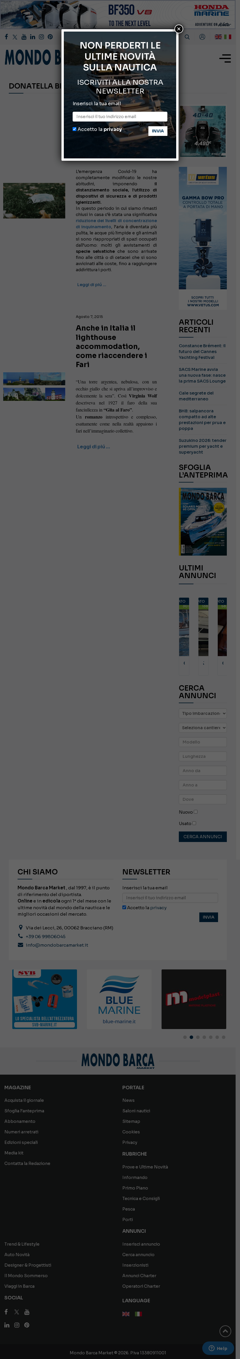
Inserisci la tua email (97, 104)
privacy (113, 129)
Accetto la (99, 129)
